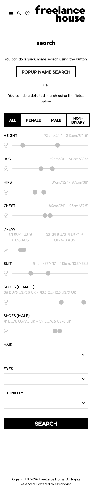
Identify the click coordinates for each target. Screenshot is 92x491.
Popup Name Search (46, 72)
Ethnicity (13, 392)
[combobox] (42, 354)
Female (33, 120)
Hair (8, 344)
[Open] (83, 354)
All (12, 120)
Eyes (8, 368)
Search (46, 423)
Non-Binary (78, 120)
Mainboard (63, 484)
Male (56, 120)
